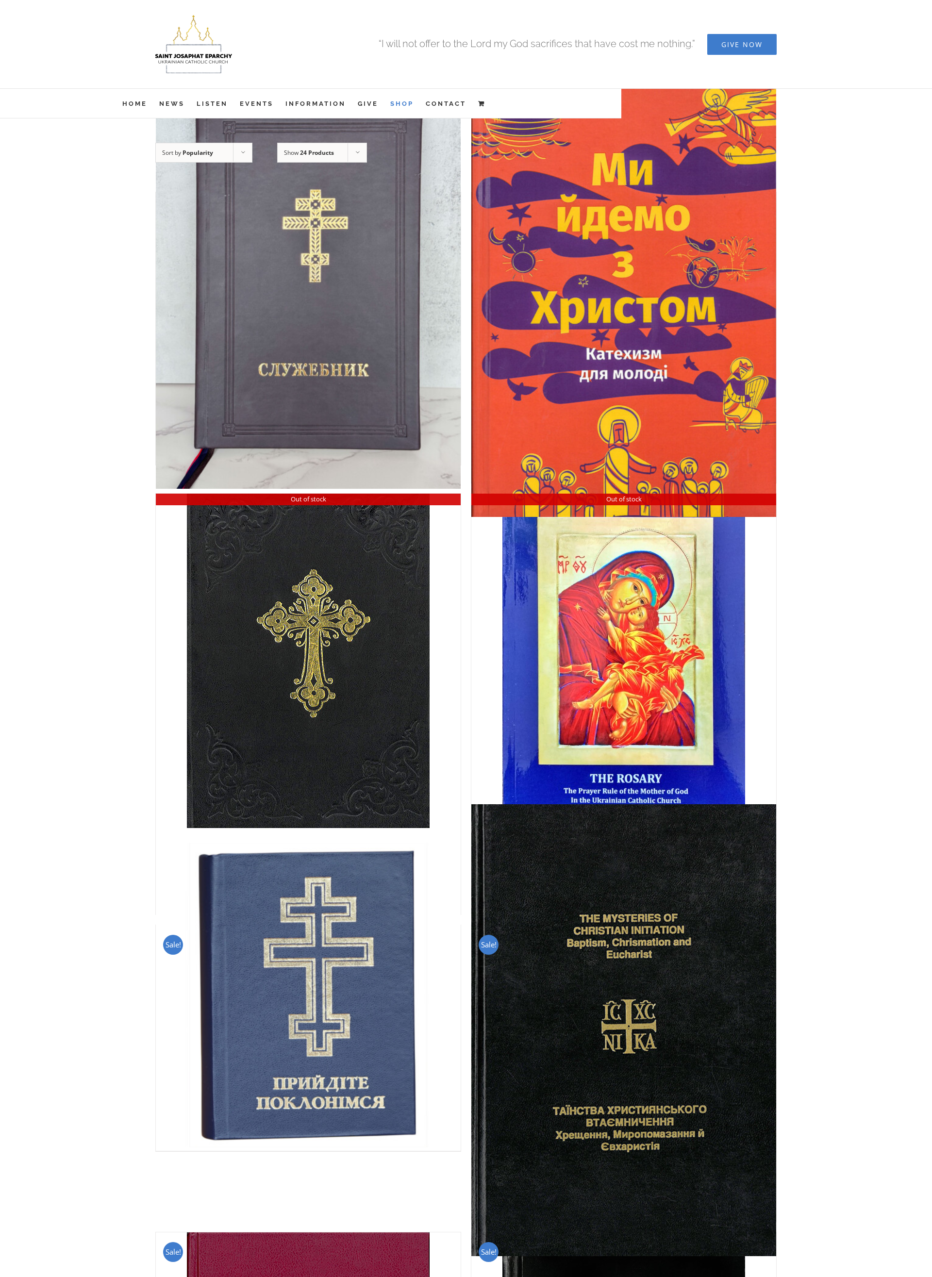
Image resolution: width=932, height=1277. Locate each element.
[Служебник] (308, 285)
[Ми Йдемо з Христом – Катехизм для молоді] (623, 294)
